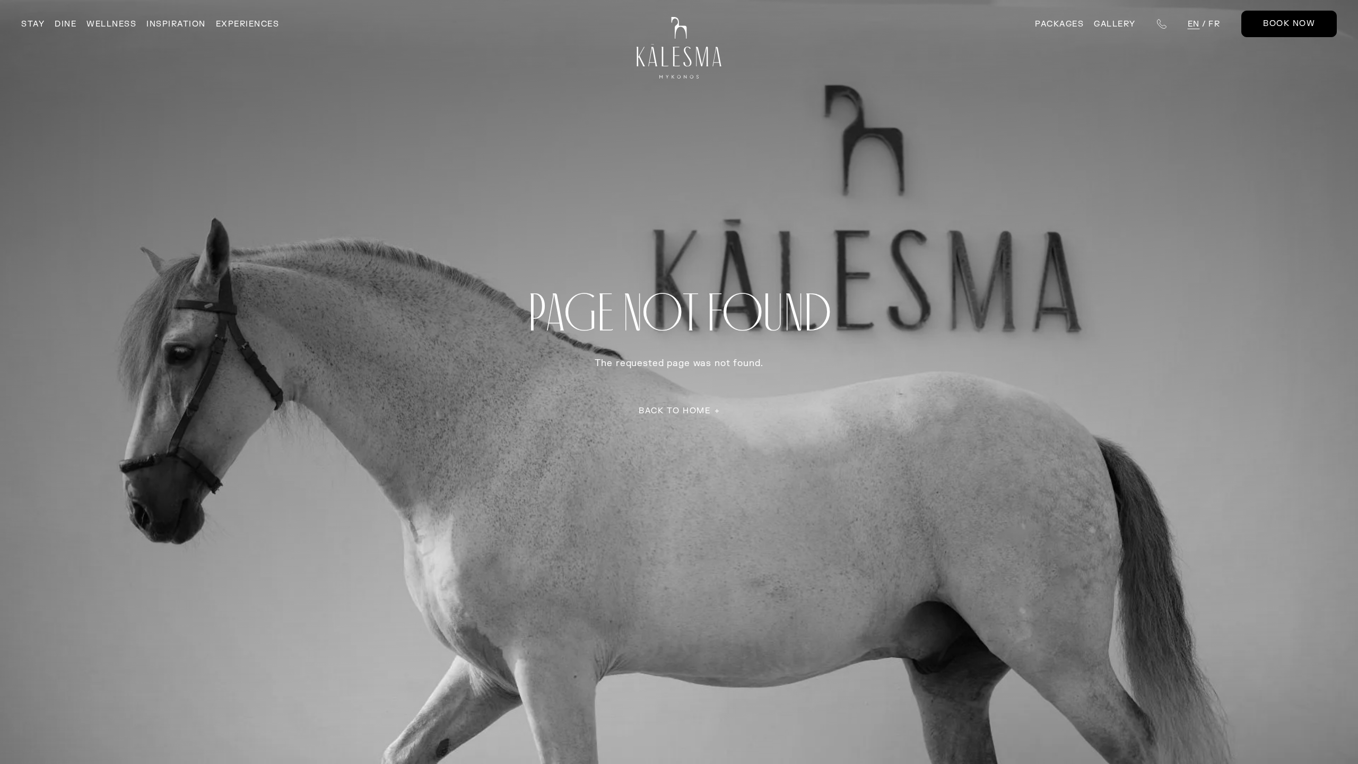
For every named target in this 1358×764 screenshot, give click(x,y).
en (1194, 24)
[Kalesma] (679, 48)
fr (1214, 24)
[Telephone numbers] (1162, 24)
